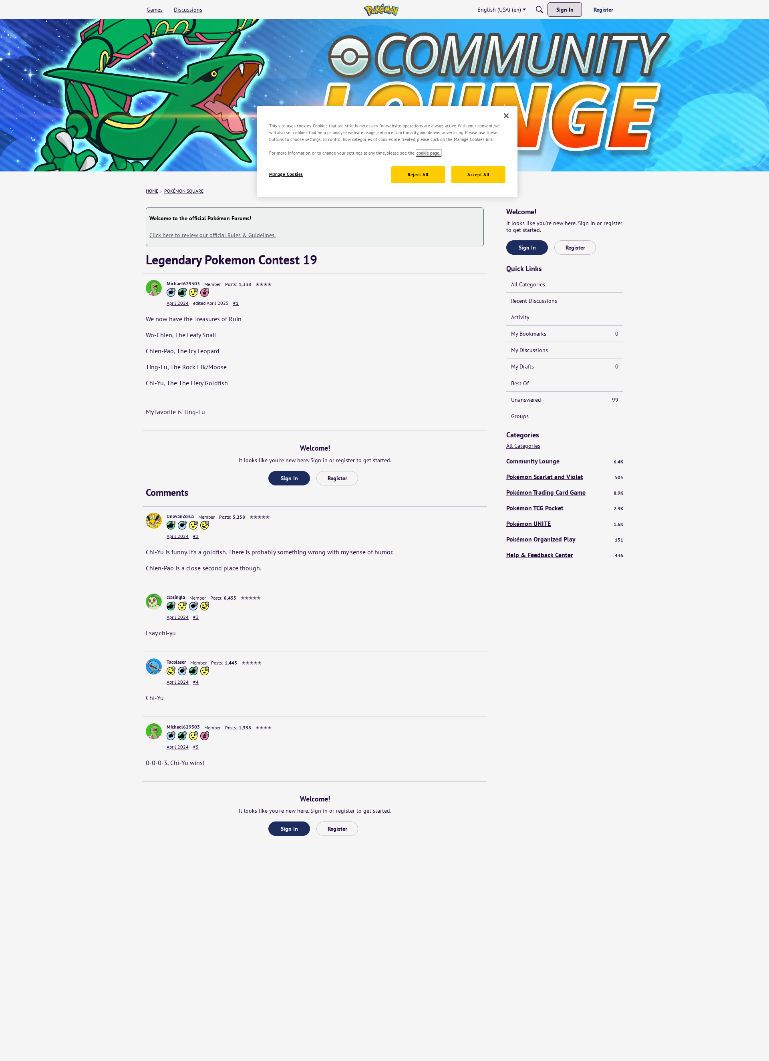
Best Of (520, 383)
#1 (236, 303)
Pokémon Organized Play (564, 539)
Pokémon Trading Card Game (564, 492)
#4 (196, 682)
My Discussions (529, 350)
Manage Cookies (286, 174)
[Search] (539, 9)
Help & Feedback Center (564, 555)
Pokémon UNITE (564, 523)
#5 (196, 747)
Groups (520, 416)
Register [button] (337, 478)
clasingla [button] (176, 597)
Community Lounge (564, 461)
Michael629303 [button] (183, 283)
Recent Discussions (534, 300)
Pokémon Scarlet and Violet (564, 477)
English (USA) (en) (499, 9)
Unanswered (564, 399)
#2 (196, 536)
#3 (196, 617)
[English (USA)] (381, 9)
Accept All (478, 174)
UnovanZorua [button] (180, 516)
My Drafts (564, 366)
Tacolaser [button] (176, 662)
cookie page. (429, 153)
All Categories (528, 284)
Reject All (418, 174)
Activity (520, 317)
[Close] (506, 116)
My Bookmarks (564, 333)
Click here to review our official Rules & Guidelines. (212, 235)
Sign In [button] (289, 478)
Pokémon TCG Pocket (564, 508)
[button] (154, 288)
